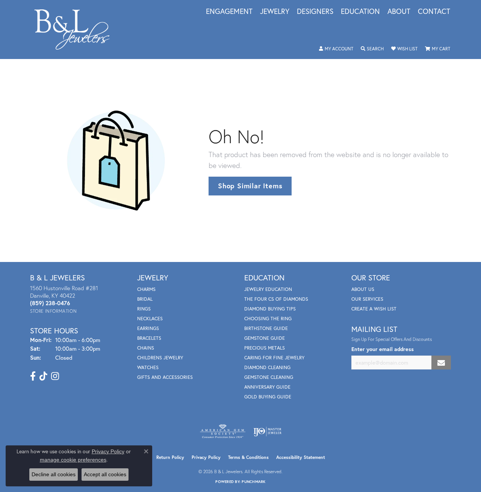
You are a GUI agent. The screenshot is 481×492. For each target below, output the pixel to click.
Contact (434, 12)
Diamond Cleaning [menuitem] (267, 367)
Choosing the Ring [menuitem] (268, 318)
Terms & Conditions (248, 457)
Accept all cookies (105, 474)
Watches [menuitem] (148, 367)
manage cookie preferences (73, 460)
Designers (315, 12)
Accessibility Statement (300, 457)
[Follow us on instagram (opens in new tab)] (55, 376)
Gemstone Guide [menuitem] (264, 338)
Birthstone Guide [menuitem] (266, 328)
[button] (336, 48)
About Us (362, 289)
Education (360, 12)
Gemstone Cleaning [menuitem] (268, 377)
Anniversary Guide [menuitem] (267, 387)
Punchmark (253, 481)
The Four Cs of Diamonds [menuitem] (276, 299)
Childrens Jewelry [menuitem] (160, 357)
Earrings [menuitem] (148, 328)
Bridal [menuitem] (145, 299)
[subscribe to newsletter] (441, 362)
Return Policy (170, 457)
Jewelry (274, 12)
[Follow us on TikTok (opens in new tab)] (43, 376)
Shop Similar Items (250, 185)
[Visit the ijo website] (267, 431)
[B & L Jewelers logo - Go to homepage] (76, 29)
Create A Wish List (373, 309)
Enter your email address (382, 349)
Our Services (367, 299)
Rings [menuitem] (144, 309)
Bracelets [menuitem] (149, 338)
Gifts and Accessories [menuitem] (165, 377)
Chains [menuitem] (145, 348)
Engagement (229, 12)
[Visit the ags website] (223, 431)
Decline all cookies (54, 474)
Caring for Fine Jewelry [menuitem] (274, 357)
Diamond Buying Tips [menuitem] (270, 309)
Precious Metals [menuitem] (264, 348)
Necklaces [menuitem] (150, 318)
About (398, 12)
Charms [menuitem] (146, 289)
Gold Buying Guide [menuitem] (267, 397)
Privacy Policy (206, 457)
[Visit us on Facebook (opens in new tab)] (33, 376)
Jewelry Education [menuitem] (268, 289)
